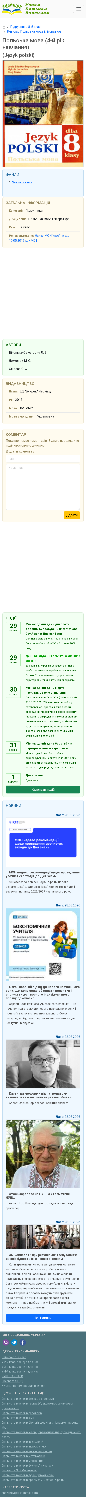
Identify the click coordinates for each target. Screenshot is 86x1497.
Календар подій (43, 789)
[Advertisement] (43, 293)
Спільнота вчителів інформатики (24, 1446)
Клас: (13, 227)
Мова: (13, 408)
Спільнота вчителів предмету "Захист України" (33, 1480)
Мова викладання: (22, 416)
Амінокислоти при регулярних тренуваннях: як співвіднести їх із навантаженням (41, 1257)
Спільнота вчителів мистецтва (22, 1461)
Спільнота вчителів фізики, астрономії (28, 1399)
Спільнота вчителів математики (23, 1456)
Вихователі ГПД (12, 1381)
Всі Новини (43, 1318)
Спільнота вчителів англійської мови (27, 1451)
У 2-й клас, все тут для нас (20, 1362)
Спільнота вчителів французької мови (28, 1475)
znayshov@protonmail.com (20, 1493)
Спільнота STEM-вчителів (19, 1470)
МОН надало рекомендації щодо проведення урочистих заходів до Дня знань (43, 874)
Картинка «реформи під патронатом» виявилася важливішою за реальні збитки (38, 1095)
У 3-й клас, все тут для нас (20, 1367)
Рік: (11, 400)
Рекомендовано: (21, 235)
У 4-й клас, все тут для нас (20, 1371)
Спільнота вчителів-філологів (22, 1413)
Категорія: (16, 210)
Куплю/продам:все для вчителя (23, 1386)
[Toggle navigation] (78, 9)
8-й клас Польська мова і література (34, 31)
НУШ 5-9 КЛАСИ (12, 1376)
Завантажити (22, 182)
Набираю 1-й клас (14, 1357)
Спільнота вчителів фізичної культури (27, 1465)
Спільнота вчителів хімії (18, 1418)
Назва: (13, 391)
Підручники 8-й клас (25, 27)
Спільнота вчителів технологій (22, 1441)
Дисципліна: (18, 219)
